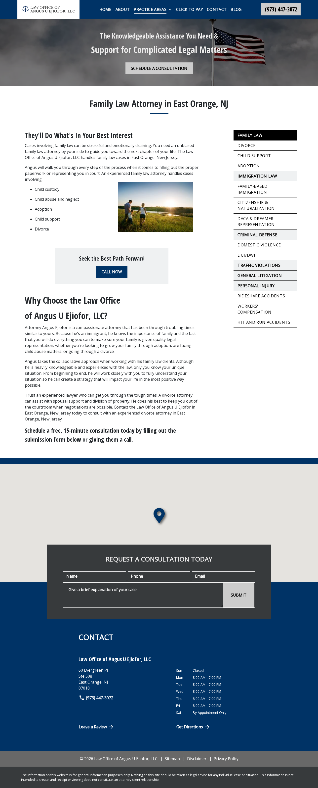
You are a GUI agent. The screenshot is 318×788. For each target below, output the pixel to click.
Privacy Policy (226, 758)
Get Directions (189, 727)
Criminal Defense (257, 234)
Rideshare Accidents (261, 296)
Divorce (246, 145)
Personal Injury (256, 285)
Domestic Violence (259, 245)
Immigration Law (257, 176)
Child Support (254, 155)
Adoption (249, 166)
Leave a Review (93, 727)
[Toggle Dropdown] (170, 9)
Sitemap (172, 758)
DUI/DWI (246, 255)
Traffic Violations (259, 265)
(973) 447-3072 (99, 697)
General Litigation (260, 275)
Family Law (250, 135)
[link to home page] (48, 9)
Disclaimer (196, 758)
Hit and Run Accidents (264, 322)
